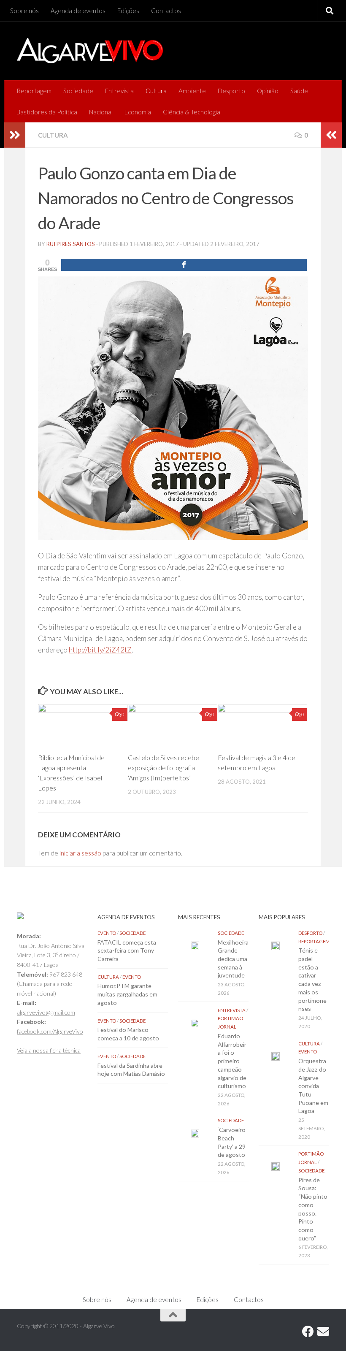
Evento (106, 933)
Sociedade (78, 91)
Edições (128, 10)
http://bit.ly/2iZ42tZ (100, 649)
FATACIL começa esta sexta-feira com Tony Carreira (126, 950)
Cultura (156, 91)
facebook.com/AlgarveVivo (50, 1031)
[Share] (184, 265)
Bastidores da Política (46, 112)
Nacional (101, 112)
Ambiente (192, 91)
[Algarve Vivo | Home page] (90, 50)
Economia (137, 112)
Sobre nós (24, 10)
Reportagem (33, 91)
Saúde (299, 91)
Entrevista (119, 91)
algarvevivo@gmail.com (46, 1012)
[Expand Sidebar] (14, 135)
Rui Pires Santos (70, 244)
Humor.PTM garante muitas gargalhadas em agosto (127, 994)
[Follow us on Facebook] (308, 1331)
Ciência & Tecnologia (191, 112)
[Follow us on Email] (323, 1331)
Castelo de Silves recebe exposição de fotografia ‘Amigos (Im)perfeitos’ (163, 767)
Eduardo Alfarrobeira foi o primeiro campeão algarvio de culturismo (232, 1060)
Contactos (166, 10)
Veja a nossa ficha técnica (49, 1050)
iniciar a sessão (80, 853)
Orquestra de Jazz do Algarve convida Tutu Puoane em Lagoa (313, 1085)
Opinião (267, 91)
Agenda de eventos (78, 10)
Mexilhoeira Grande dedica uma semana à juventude (233, 959)
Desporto (231, 91)
